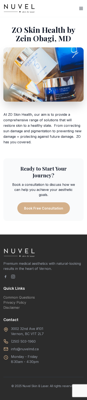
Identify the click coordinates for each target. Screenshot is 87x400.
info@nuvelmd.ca (25, 349)
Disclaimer (11, 307)
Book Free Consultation (43, 208)
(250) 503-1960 (23, 341)
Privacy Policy (14, 302)
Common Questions (19, 297)
